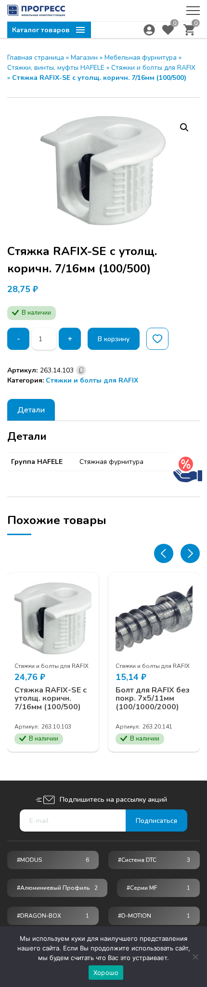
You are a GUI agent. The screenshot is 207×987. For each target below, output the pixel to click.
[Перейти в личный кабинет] (149, 30)
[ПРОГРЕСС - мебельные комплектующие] (36, 10)
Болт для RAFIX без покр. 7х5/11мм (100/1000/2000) (153, 699)
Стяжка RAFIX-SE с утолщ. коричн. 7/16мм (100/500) (50, 699)
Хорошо (106, 972)
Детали (31, 410)
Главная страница (35, 57)
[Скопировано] (81, 370)
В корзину (113, 339)
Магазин (84, 57)
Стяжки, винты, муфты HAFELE (55, 67)
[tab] (31, 410)
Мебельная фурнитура (140, 57)
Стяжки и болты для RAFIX (153, 67)
